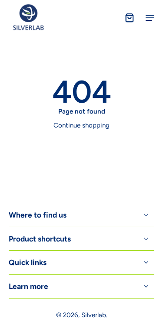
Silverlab (93, 315)
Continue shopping (81, 125)
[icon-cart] (129, 17)
